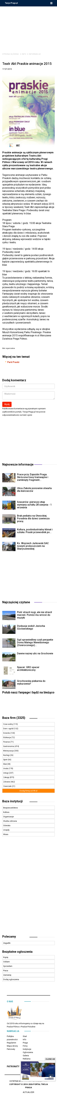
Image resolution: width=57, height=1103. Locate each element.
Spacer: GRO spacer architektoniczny (28, 668)
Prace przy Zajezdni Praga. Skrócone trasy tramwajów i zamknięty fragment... (32, 477)
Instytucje (27, 1049)
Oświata (6, 825)
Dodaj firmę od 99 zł (28, 791)
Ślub (5, 764)
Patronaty (11, 1049)
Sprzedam (7, 966)
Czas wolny (8, 724)
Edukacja (7, 737)
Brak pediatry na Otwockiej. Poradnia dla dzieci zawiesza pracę (33, 518)
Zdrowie (6, 782)
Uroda (6, 768)
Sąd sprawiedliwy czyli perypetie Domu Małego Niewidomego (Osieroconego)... (35, 642)
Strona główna (10, 54)
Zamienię (7, 975)
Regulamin (11, 1043)
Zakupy (6, 777)
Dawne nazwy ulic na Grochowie (35, 653)
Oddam (6, 962)
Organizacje (8, 816)
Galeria (26, 1055)
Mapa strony (12, 1046)
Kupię (5, 957)
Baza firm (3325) (13, 718)
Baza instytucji (12, 801)
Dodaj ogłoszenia (11, 979)
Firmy (25, 1046)
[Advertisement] (28, 27)
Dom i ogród (8, 729)
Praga (25, 1043)
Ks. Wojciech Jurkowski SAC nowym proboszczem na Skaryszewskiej (33, 546)
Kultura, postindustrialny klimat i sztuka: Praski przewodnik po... (35, 531)
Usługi (6, 773)
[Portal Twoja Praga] (14, 1013)
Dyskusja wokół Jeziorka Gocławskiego (31, 627)
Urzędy (6, 830)
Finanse (6, 742)
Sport (5, 760)
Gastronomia (9, 746)
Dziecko (6, 733)
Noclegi (6, 755)
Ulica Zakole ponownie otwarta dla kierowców (34, 489)
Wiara (5, 834)
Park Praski (13, 362)
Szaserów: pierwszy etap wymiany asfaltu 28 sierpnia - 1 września (34, 505)
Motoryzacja (8, 751)
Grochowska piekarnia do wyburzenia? (31, 682)
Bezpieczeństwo (10, 808)
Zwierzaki (7, 786)
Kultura (6, 812)
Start (25, 1036)
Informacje (35, 54)
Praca (5, 970)
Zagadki (6, 943)
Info (24, 54)
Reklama (26, 1059)
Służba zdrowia (10, 821)
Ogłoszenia (28, 1052)
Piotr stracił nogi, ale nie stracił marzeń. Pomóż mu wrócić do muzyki (34, 615)
